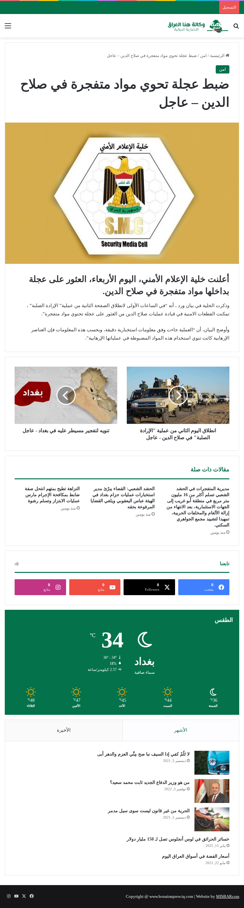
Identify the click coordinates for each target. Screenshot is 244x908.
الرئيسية (218, 55)
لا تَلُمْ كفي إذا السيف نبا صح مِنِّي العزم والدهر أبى (143, 754)
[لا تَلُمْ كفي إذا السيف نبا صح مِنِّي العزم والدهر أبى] (211, 763)
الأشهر (180, 730)
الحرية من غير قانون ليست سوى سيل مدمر (149, 810)
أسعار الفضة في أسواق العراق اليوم (195, 856)
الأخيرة (64, 730)
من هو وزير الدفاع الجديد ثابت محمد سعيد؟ (150, 782)
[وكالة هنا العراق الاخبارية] (198, 25)
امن (203, 55)
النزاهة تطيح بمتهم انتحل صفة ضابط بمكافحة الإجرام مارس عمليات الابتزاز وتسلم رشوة (52, 494)
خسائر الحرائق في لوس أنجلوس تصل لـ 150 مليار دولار (178, 839)
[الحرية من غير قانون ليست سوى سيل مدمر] (211, 819)
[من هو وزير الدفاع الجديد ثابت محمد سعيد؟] (211, 791)
